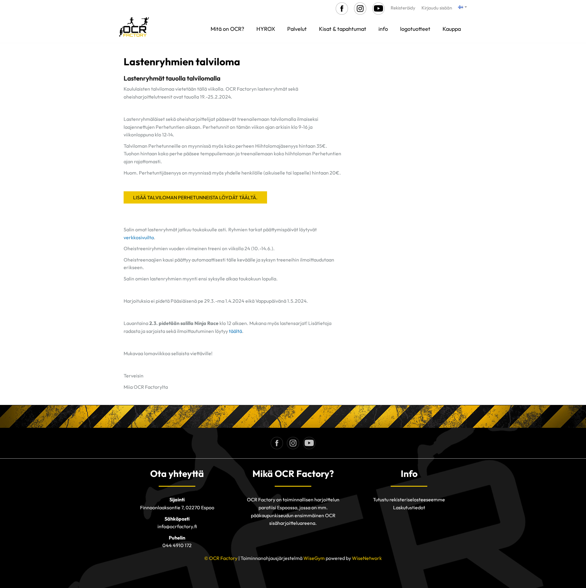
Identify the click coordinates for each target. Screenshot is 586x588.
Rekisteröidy (403, 8)
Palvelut (297, 28)
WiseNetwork (367, 558)
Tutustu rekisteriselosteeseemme (409, 499)
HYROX (265, 28)
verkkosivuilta (139, 237)
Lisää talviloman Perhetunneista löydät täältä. (195, 197)
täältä (235, 331)
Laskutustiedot (409, 507)
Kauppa (452, 28)
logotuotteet (415, 28)
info (383, 28)
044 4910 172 (177, 545)
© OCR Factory (220, 558)
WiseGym (314, 558)
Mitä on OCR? (227, 28)
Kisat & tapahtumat (342, 28)
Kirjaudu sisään (436, 8)
